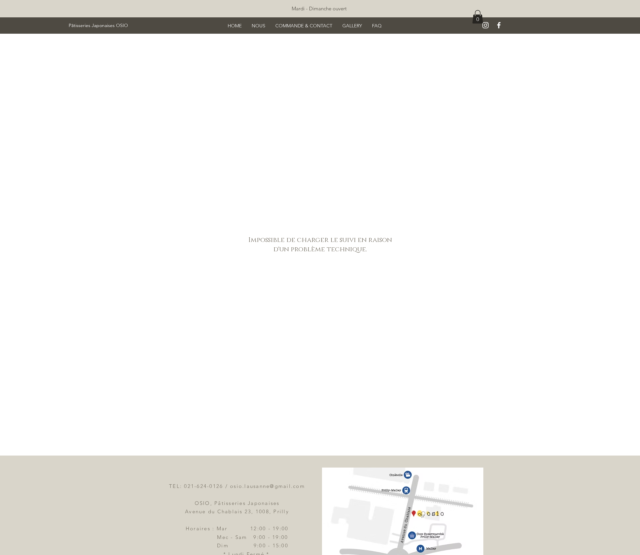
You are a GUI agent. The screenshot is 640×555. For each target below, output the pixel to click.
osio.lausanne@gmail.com (267, 486)
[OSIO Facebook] (499, 25)
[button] (477, 17)
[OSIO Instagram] (485, 25)
